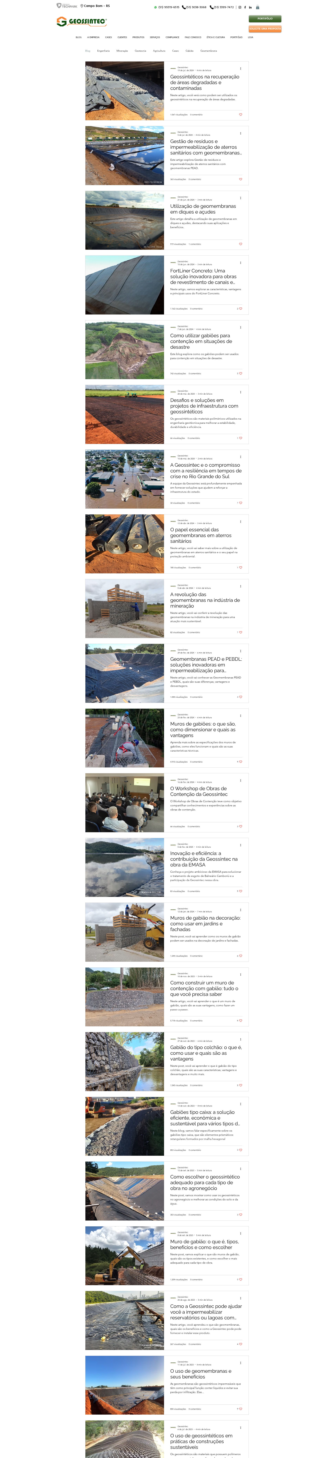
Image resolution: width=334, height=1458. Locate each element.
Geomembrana (208, 50)
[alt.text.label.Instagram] (240, 7)
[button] (257, 7)
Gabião (189, 50)
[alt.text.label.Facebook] (245, 7)
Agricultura (159, 50)
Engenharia (103, 50)
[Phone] (184, 7)
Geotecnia (140, 50)
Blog (87, 50)
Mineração (122, 50)
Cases (175, 50)
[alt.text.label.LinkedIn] (250, 7)
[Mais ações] (242, 69)
